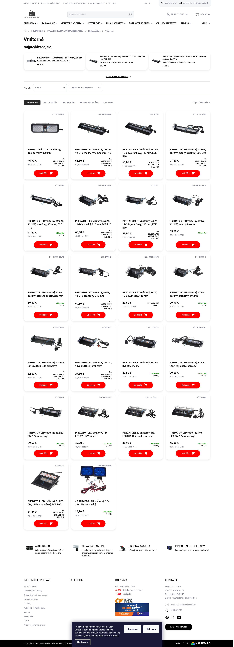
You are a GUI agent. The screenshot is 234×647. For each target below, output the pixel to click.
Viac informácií (111, 635)
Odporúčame (32, 102)
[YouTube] (179, 617)
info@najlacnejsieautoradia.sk (183, 605)
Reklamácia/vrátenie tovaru (74, 3)
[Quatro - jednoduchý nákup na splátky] (132, 609)
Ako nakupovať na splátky (35, 625)
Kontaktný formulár (178, 627)
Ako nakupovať (30, 3)
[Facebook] (167, 617)
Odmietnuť (132, 629)
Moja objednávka (97, 3)
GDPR (26, 621)
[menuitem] (31, 23)
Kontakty (112, 3)
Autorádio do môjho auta (34, 608)
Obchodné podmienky (49, 3)
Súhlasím (151, 629)
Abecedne (108, 102)
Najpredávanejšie (89, 102)
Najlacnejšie (50, 102)
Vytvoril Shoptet (182, 643)
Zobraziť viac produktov (117, 77)
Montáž (27, 612)
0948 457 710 (176, 610)
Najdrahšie (68, 102)
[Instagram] (172, 617)
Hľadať (130, 14)
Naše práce (28, 616)
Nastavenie (82, 642)
